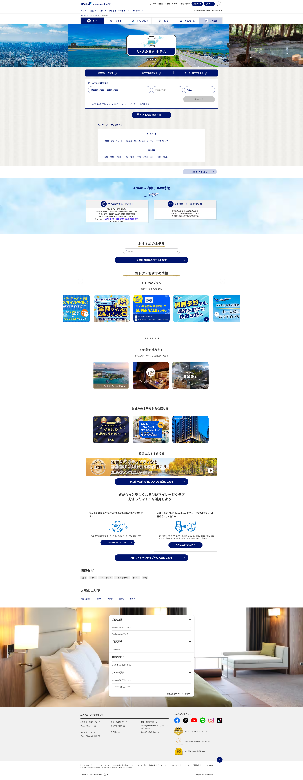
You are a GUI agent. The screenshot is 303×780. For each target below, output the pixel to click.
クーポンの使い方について (122, 686)
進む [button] (229, 45)
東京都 (99, 598)
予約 (168, 4)
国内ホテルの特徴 (106, 72)
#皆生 (165, 157)
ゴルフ (166, 21)
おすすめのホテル (150, 72)
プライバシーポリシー (89, 765)
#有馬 (125, 157)
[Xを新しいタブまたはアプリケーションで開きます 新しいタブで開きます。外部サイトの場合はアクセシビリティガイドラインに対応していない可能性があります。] (185, 720)
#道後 (139, 157)
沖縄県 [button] (130, 251)
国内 (92, 10)
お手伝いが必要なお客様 (202, 10)
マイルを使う (105, 577)
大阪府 (110, 598)
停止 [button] (158, 338)
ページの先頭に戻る (220, 760)
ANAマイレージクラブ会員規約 (122, 767)
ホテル (93, 577)
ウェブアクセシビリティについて (168, 765)
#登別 (145, 157)
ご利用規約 (116, 649)
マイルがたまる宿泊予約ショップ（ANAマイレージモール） (110, 104)
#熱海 (112, 157)
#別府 (152, 157)
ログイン (210, 4)
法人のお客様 (216, 10)
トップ (83, 10)
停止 (155, 59)
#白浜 (132, 157)
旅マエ (136, 577)
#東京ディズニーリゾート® (113, 141)
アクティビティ (142, 21)
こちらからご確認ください (122, 664)
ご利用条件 (143, 104)
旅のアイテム (190, 21)
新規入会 (198, 4)
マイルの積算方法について (122, 680)
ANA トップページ (86, 15)
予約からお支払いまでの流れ (122, 627)
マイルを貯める (122, 577)
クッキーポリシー (105, 765)
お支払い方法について (120, 633)
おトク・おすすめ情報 (194, 72)
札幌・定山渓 (85, 598)
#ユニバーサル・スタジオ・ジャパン (139, 141)
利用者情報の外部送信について (123, 765)
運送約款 (196, 765)
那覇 (131, 598)
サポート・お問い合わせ (182, 4)
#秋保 (159, 157)
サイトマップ (186, 765)
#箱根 (106, 157)
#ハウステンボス (162, 141)
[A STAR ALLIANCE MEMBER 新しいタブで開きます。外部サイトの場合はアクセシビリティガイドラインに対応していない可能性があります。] (94, 774)
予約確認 (213, 21)
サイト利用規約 (141, 765)
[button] (219, 4)
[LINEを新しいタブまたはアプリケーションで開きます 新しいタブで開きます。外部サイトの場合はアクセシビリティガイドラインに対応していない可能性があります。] (202, 720)
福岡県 (121, 598)
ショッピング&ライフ (118, 10)
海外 (102, 10)
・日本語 (157, 4)
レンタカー (119, 21)
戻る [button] (73, 45)
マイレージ (137, 10)
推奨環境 (152, 765)
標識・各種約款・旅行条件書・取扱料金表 (95, 767)
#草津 (119, 157)
